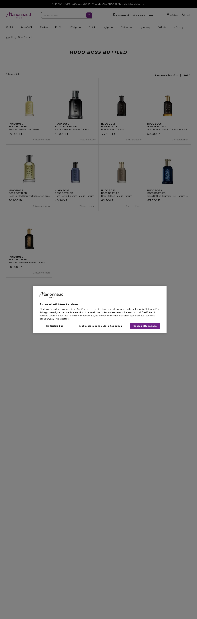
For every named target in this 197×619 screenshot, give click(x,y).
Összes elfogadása (145, 326)
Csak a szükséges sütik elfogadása (100, 326)
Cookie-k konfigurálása (54, 326)
